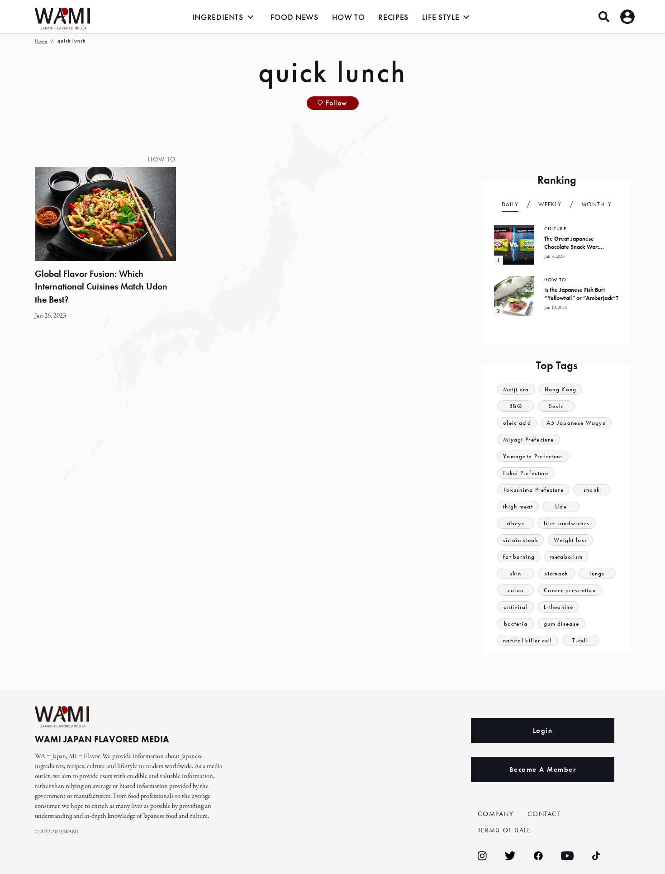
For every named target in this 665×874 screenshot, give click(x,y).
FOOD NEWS (294, 17)
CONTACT (544, 813)
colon (516, 590)
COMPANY (496, 813)
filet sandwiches (567, 523)
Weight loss (570, 540)
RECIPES (393, 17)
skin (515, 573)
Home (41, 41)
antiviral (516, 607)
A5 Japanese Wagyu (576, 423)
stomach (556, 573)
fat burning (519, 556)
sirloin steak (520, 540)
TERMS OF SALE (504, 830)
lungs (597, 573)
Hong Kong (561, 389)
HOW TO (348, 17)
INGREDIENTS (217, 17)
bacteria (515, 623)
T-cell (580, 640)
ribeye (516, 523)
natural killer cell (527, 640)
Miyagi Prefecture (528, 439)
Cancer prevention (570, 590)
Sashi (557, 406)
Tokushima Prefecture (533, 490)
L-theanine (558, 607)
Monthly (596, 204)
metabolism (566, 556)
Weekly (549, 204)
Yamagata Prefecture (533, 456)
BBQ (515, 406)
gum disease (561, 623)
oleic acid (517, 423)
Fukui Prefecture (526, 473)
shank (592, 490)
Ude (561, 506)
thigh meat (518, 506)
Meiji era (516, 389)
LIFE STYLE (440, 17)
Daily (510, 204)
